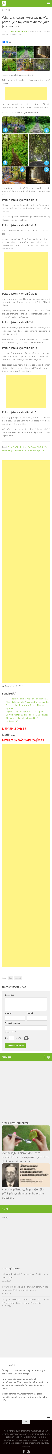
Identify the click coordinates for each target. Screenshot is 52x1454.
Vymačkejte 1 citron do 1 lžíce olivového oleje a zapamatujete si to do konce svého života (25, 1157)
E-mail (30, 1013)
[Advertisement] (26, 93)
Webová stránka (12, 1023)
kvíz (10, 978)
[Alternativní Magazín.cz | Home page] (5, 3)
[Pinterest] (48, 1057)
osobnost (18, 978)
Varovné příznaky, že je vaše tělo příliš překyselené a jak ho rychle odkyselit (23, 1194)
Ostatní (6, 10)
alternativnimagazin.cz (18, 31)
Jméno (8, 1013)
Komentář (10, 995)
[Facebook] (44, 1057)
